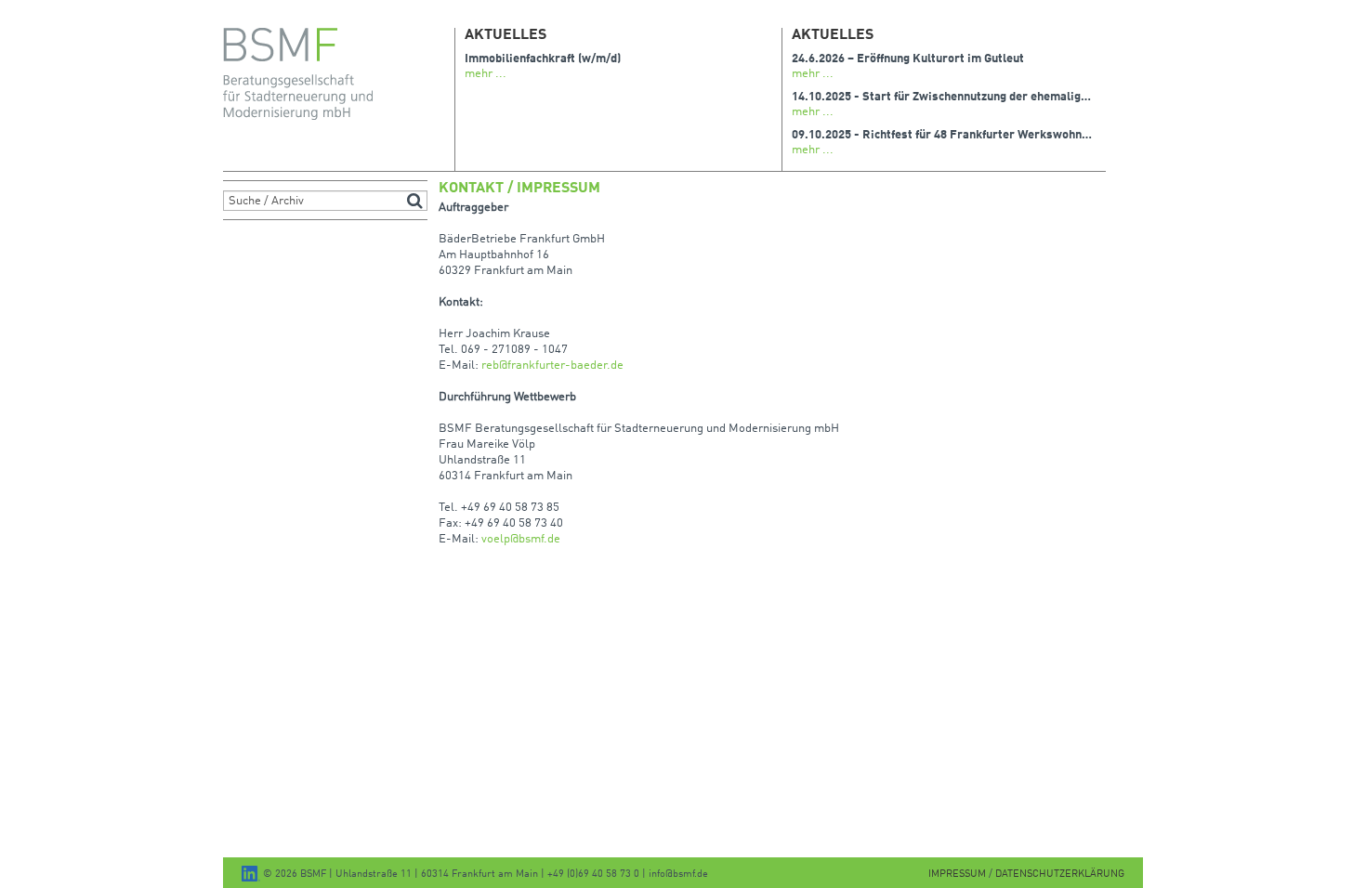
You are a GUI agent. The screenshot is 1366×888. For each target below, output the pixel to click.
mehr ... (485, 74)
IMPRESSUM (958, 874)
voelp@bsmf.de (520, 539)
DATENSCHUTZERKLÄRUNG (1059, 874)
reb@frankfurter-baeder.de (552, 365)
